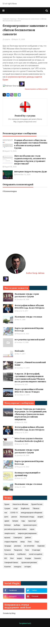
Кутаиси (7, 550)
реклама (17, 546)
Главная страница (9, 19)
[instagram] (13, 596)
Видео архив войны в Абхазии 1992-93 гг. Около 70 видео (29, 390)
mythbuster (21, 554)
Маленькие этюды (27, 517)
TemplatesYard (24, 623)
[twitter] (36, 590)
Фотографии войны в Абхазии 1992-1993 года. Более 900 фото (29, 306)
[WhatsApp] (15, 94)
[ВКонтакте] (8, 94)
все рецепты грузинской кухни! (30, 340)
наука (32, 529)
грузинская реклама (29, 562)
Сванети (37, 558)
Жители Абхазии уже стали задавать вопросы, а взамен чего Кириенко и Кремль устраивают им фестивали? (30, 160)
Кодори (28, 558)
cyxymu (7, 39)
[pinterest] (36, 596)
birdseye (7, 525)
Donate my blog (9, 613)
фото (6, 517)
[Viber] (11, 94)
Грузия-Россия (36, 504)
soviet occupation (35, 554)
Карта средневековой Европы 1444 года (29, 329)
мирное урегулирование (27, 533)
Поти (29, 542)
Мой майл (19, 351)
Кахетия (7, 567)
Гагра (37, 542)
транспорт (32, 521)
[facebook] (13, 590)
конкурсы (17, 567)
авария (40, 517)
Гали (27, 550)
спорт (15, 508)
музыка (7, 538)
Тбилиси (36, 508)
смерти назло (9, 533)
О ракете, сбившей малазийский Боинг (30, 363)
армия (6, 521)
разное (14, 517)
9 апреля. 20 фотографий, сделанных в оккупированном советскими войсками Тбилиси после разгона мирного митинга (30, 378)
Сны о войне (9, 554)
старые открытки (10, 542)
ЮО (5, 558)
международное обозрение (31, 513)
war (5, 513)
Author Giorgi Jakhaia (35, 273)
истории (28, 567)
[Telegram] (19, 94)
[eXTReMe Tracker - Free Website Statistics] (6, 281)
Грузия (6, 504)
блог (12, 558)
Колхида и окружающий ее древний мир (27, 474)
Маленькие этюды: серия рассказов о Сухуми (27, 295)
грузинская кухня (30, 525)
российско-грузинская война (15, 529)
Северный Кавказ (11, 562)
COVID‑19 (14, 513)
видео (19, 558)
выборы (17, 525)
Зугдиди (7, 546)
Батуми (15, 521)
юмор (22, 542)
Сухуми (7, 508)
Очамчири (36, 550)
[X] (4, 94)
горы (23, 521)
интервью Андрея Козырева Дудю (30, 172)
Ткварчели (18, 550)
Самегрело (17, 538)
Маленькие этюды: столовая (28, 317)
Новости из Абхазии (20, 504)
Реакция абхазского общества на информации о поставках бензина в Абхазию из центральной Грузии (30, 144)
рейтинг (28, 538)
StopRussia (25, 508)
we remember (29, 546)
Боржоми (41, 546)
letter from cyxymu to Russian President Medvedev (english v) (29, 439)
